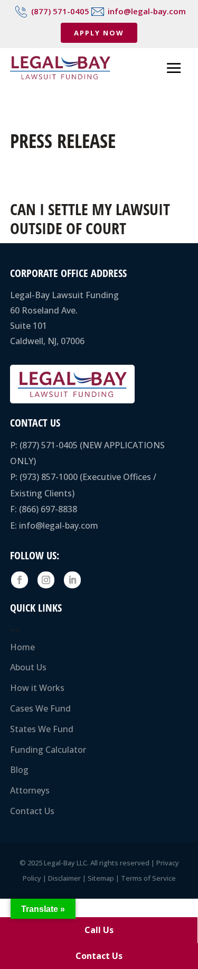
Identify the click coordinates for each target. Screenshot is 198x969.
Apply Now (99, 33)
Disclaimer (64, 878)
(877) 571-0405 (60, 11)
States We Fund (41, 729)
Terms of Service (148, 878)
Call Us (99, 930)
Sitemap (101, 878)
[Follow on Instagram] (45, 579)
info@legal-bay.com (147, 11)
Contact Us (32, 811)
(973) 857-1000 (49, 477)
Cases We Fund (40, 708)
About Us (28, 667)
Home (22, 647)
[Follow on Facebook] (19, 579)
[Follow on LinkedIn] (72, 579)
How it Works (37, 688)
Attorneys (30, 790)
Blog (19, 770)
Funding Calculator (48, 749)
